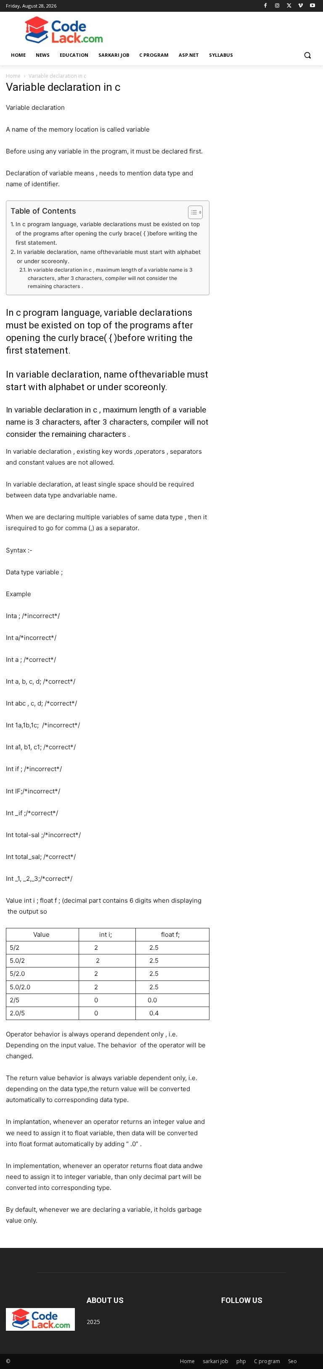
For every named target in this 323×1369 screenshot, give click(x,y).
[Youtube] (312, 6)
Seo (292, 1361)
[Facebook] (265, 6)
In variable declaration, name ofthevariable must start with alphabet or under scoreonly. (109, 256)
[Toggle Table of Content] (191, 212)
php (241, 1361)
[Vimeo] (300, 6)
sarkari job (215, 1361)
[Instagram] (277, 6)
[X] (289, 6)
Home (13, 75)
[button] (307, 55)
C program (267, 1361)
